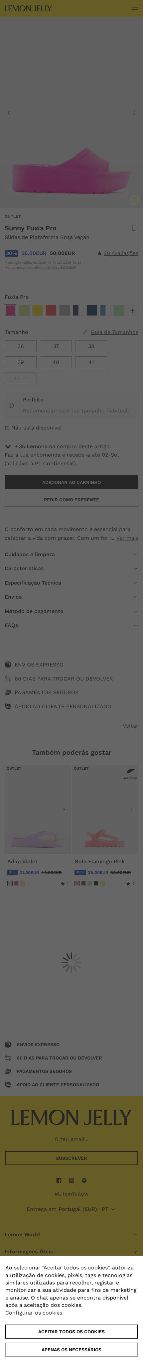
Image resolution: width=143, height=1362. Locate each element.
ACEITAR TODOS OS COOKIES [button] (71, 1331)
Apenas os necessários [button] (71, 1349)
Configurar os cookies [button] (33, 1313)
